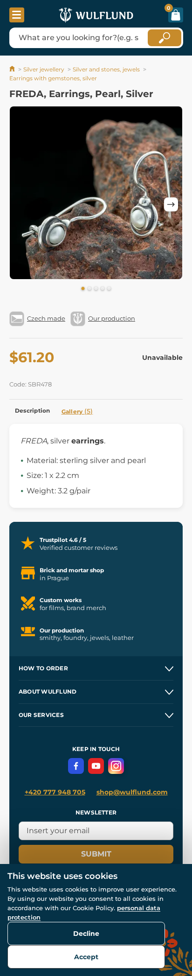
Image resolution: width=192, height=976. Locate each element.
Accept (86, 957)
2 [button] (89, 289)
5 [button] (109, 289)
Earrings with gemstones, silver (53, 78)
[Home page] (12, 69)
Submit (96, 854)
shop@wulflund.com (132, 792)
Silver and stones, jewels (106, 69)
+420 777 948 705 (55, 792)
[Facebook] (76, 766)
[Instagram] (116, 766)
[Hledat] (164, 37)
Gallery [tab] (77, 411)
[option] (96, 194)
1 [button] (83, 289)
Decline (86, 933)
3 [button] (96, 289)
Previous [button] (21, 204)
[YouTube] (96, 766)
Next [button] (171, 204)
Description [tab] (32, 410)
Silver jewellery (43, 69)
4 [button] (102, 289)
